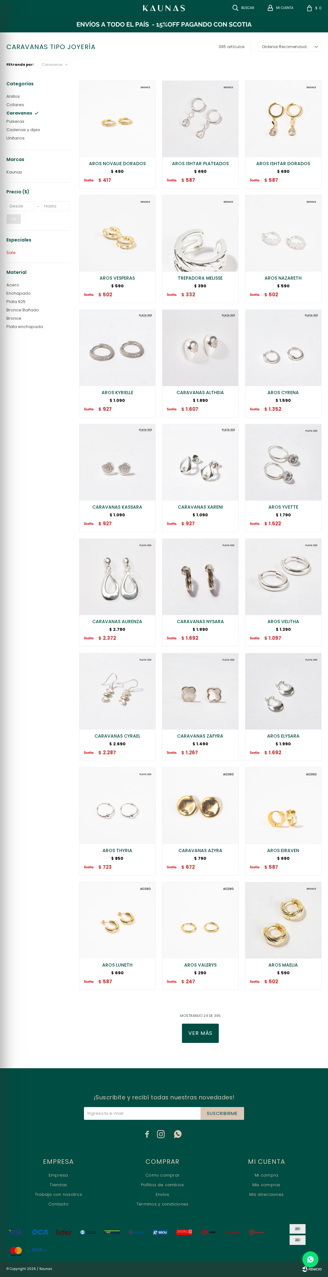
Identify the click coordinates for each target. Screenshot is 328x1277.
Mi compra (266, 1175)
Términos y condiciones (162, 1204)
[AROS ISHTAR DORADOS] (283, 118)
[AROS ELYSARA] (283, 691)
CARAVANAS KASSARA (117, 507)
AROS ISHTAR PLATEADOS (200, 163)
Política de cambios (162, 1185)
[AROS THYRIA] (117, 805)
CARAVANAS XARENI (200, 507)
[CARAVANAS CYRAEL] (117, 691)
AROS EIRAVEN (283, 850)
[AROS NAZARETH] (283, 233)
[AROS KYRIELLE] (117, 347)
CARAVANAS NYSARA (200, 621)
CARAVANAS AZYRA (200, 850)
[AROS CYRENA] (283, 347)
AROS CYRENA (283, 392)
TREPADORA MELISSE (200, 278)
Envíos (162, 1194)
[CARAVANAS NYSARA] (200, 576)
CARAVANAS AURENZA (117, 621)
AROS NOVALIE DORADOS (117, 163)
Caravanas (52, 64)
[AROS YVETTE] (283, 462)
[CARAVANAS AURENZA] (117, 576)
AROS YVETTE (283, 507)
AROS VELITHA (283, 621)
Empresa (58, 1175)
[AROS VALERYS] (200, 920)
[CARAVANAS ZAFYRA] (200, 691)
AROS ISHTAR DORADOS (283, 163)
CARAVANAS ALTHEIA (200, 392)
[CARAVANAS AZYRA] (200, 805)
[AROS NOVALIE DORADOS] (117, 118)
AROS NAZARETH (283, 278)
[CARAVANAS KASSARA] (117, 462)
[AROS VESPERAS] (117, 233)
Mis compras (266, 1185)
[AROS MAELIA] (283, 920)
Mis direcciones (266, 1194)
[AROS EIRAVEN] (283, 805)
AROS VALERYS (200, 965)
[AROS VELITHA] (283, 576)
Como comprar (162, 1175)
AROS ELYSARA (283, 736)
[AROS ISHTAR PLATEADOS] (200, 118)
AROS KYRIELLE (117, 392)
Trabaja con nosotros (58, 1194)
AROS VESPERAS (117, 278)
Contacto (58, 1204)
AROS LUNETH (117, 965)
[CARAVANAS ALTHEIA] (200, 347)
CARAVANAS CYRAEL (117, 736)
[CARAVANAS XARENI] (200, 462)
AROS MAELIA (283, 965)
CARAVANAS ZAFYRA (200, 736)
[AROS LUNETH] (117, 920)
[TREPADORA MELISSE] (200, 233)
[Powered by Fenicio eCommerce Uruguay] (312, 1269)
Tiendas (58, 1185)
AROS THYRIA (117, 850)
